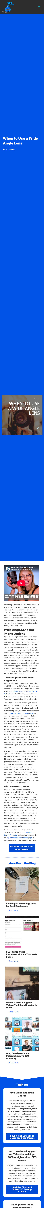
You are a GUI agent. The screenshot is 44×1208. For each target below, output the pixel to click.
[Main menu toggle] (39, 7)
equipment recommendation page (19, 838)
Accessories (10, 149)
